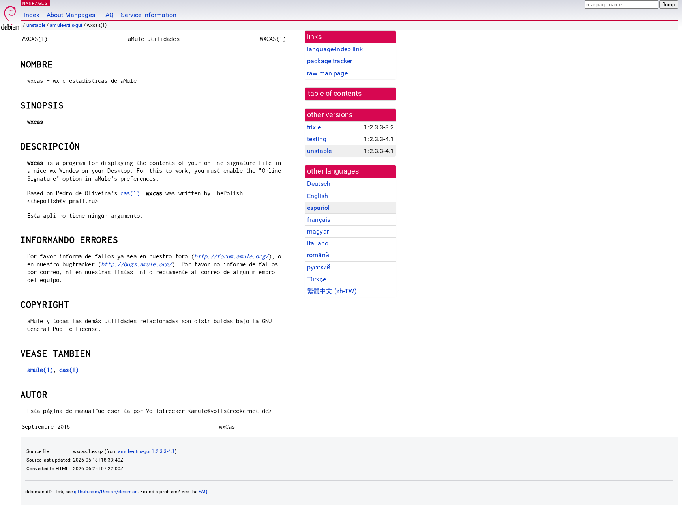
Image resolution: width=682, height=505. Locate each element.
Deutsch (318, 183)
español (318, 207)
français (318, 219)
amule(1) (40, 370)
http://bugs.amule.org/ (136, 264)
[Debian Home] (10, 16)
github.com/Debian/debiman (106, 491)
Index (31, 15)
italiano (317, 243)
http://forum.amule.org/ (231, 256)
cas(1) (130, 193)
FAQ (108, 15)
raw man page (327, 73)
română (318, 255)
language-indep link (335, 49)
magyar (318, 231)
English (317, 196)
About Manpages (71, 15)
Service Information (148, 15)
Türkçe (316, 279)
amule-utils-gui (66, 25)
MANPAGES (35, 3)
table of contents (335, 93)
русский (318, 267)
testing (316, 139)
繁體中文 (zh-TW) (332, 291)
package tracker (329, 61)
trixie (314, 127)
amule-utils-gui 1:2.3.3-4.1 (146, 451)
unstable (35, 25)
